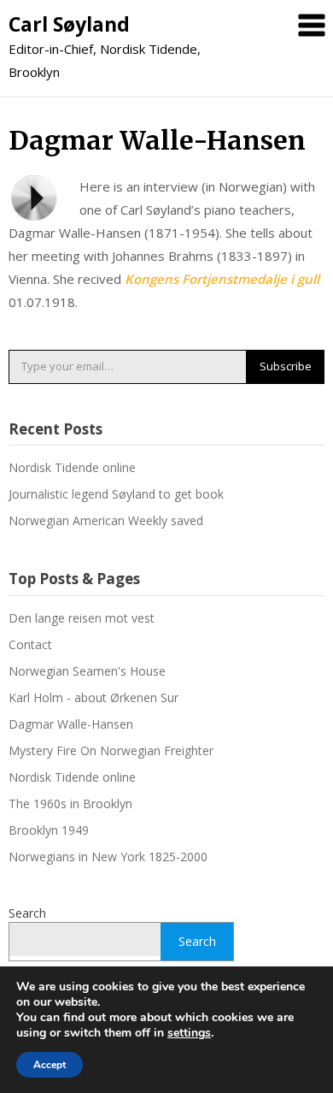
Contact (30, 644)
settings (189, 1033)
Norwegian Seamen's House (87, 671)
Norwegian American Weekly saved (106, 520)
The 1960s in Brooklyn (70, 803)
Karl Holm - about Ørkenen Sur (93, 697)
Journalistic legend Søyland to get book (116, 494)
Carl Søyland (69, 24)
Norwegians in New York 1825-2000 (108, 856)
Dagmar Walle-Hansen (71, 724)
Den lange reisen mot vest (82, 618)
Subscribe (286, 366)
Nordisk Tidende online (72, 467)
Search (27, 913)
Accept (49, 1065)
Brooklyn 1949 (49, 830)
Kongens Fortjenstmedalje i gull (222, 278)
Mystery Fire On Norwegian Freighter (111, 750)
